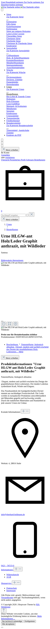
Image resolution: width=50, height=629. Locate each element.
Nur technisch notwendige (12, 621)
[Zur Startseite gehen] (20, 7)
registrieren (10, 157)
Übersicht (5, 160)
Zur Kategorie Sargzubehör (17, 51)
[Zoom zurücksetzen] (9, 324)
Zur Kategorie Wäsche (15, 72)
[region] (25, 296)
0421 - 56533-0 (7, 565)
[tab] (27, 348)
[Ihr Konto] (2, 145)
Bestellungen (39, 160)
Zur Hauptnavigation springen (22, 3)
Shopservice (6, 583)
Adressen (30, 160)
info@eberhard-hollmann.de (13, 514)
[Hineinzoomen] (15, 324)
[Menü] (2, 9)
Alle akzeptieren (8, 624)
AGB (8, 577)
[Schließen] (2, 321)
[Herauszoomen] (3, 324)
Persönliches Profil (18, 160)
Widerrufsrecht (12, 574)
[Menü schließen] (7, 53)
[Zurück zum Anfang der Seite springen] (3, 610)
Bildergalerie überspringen (12, 260)
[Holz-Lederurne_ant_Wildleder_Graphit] (25, 264)
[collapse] (25, 411)
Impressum (11, 590)
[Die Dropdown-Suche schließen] (31, 214)
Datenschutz (11, 588)
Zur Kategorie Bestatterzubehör (19, 125)
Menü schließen (12, 150)
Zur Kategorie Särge (15, 17)
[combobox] (13, 215)
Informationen (7, 570)
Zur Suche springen (32, 2)
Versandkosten (7, 597)
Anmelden (5, 155)
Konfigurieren (30, 621)
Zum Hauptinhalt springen (12, 2)
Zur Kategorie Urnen (15, 89)
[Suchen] (2, 142)
